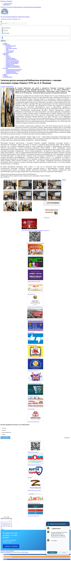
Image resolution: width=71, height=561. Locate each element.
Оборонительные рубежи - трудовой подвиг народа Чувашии (35, 319)
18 (3, 524)
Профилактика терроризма (12, 65)
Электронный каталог (47, 217)
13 (6, 523)
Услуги (7, 55)
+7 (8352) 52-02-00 (7, 3)
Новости (64, 179)
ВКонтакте (7, 554)
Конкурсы (8, 57)
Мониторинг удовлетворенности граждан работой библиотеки (35, 243)
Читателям (5, 54)
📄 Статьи (63, 552)
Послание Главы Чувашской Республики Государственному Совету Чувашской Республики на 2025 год (35, 230)
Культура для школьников (31, 332)
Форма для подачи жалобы (12, 60)
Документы (6, 53)
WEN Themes (25, 552)
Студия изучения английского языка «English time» (35, 383)
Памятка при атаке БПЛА (12, 63)
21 (8, 524)
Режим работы (9, 52)
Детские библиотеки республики (14, 69)
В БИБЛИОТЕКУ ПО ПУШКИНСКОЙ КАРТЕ (34, 268)
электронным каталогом (58, 537)
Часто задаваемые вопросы (12, 62)
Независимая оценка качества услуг (32, 345)
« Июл (2, 529)
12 (4, 523)
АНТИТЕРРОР (30, 477)
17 (1, 524)
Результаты (66, 437)
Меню (4, 40)
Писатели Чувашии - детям (31, 294)
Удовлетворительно (6, 432)
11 (3, 523)
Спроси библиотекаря (11, 59)
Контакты (5, 75)
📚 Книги (52, 552)
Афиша (5, 74)
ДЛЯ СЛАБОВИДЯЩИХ (53, 203)
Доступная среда (10, 50)
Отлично (4, 428)
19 (4, 524)
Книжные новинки (10, 58)
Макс (5, 559)
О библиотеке (6, 44)
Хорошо (4, 430)
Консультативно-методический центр (33, 370)
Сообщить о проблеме (11, 546)
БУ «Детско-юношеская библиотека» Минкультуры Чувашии (15, 16)
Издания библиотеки (11, 72)
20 (6, 524)
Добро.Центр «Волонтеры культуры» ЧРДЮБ (34, 281)
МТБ (7, 49)
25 (3, 526)
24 (1, 526)
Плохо (3, 434)
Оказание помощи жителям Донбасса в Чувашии (34, 490)
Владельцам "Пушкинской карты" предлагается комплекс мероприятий (24, 7)
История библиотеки (11, 45)
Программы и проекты (11, 48)
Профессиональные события (13, 70)
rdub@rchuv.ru (6, 4)
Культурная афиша (7, 77)
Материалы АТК (10, 64)
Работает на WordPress (6, 552)
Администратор (9, 86)
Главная (5, 43)
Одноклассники (8, 556)
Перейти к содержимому (6, 1)
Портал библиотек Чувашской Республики (33, 421)
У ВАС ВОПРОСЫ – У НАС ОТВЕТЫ (33, 396)
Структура (8, 47)
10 (1, 523)
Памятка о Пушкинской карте (13, 67)
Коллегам (5, 68)
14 (8, 523)
